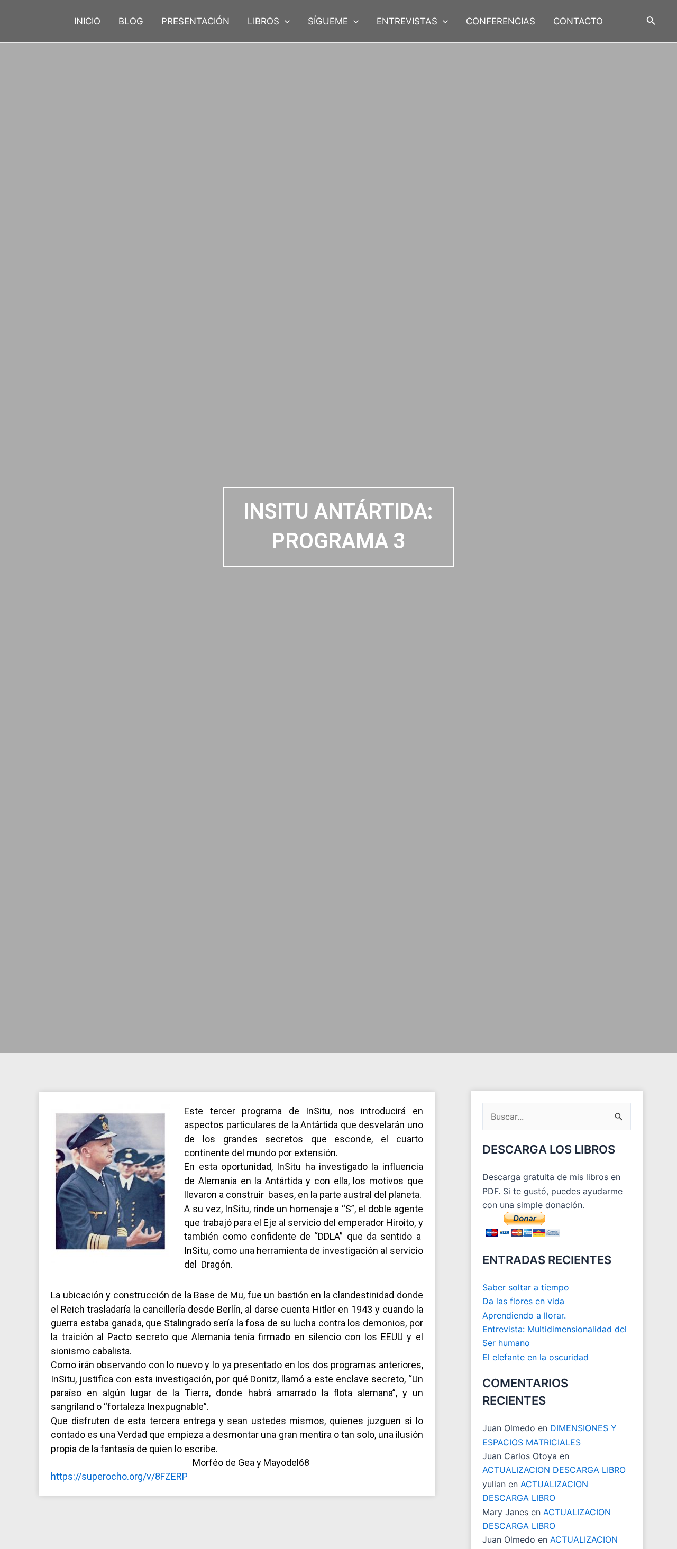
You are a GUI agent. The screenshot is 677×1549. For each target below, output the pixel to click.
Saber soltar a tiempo (525, 1287)
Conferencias (500, 21)
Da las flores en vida (523, 1301)
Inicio (87, 21)
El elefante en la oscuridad (535, 1357)
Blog (130, 21)
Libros (263, 21)
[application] (284, 21)
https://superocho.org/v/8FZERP (119, 1476)
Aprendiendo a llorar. (524, 1315)
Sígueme (328, 21)
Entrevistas (407, 21)
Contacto (578, 21)
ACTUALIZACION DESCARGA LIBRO (554, 1469)
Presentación (195, 21)
